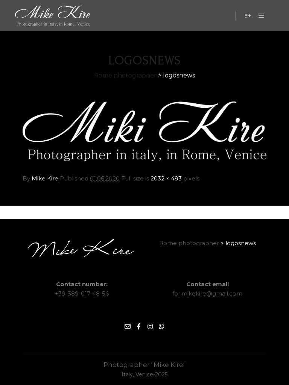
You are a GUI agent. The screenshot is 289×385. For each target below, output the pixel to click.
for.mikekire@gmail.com (207, 293)
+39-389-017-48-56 (82, 293)
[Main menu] (261, 16)
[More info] (248, 16)
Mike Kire (45, 178)
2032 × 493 (166, 178)
